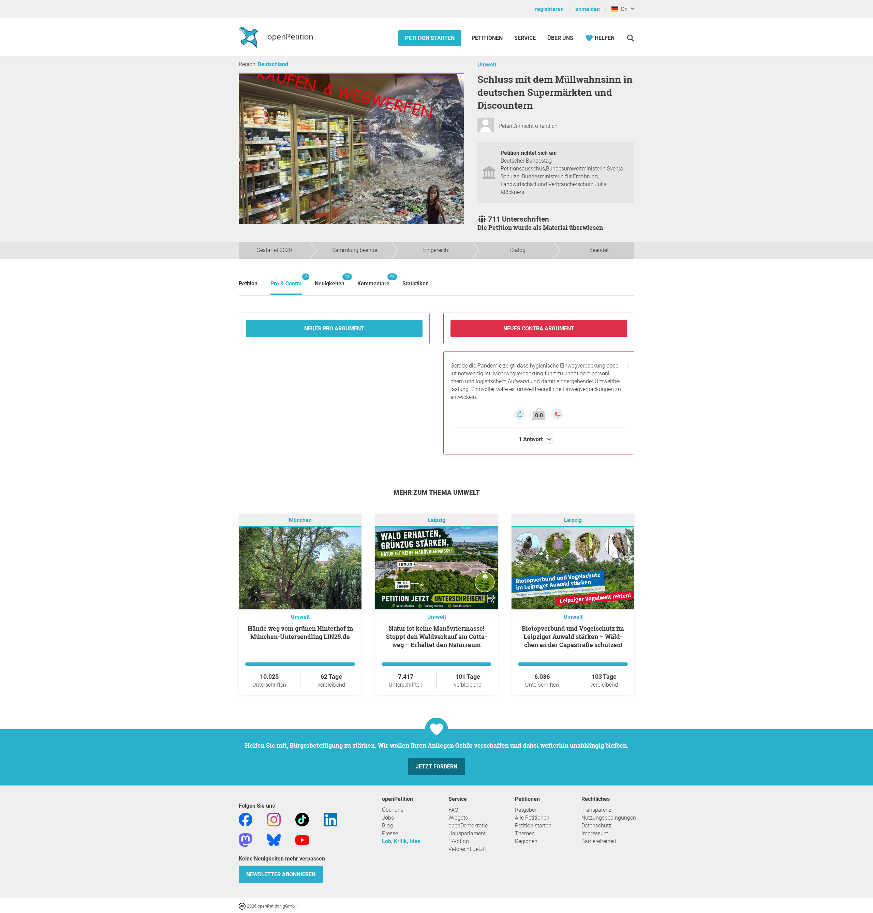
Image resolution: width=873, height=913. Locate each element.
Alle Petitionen (532, 817)
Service (525, 38)
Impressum (594, 833)
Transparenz (596, 810)
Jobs (388, 817)
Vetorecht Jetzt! (467, 849)
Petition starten (430, 38)
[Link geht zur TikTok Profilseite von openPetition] (302, 819)
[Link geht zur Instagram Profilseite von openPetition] (274, 819)
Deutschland (273, 64)
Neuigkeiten (329, 280)
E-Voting (458, 841)
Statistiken (415, 283)
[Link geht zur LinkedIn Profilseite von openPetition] (330, 819)
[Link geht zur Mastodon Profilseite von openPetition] (245, 840)
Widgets (458, 817)
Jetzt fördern (436, 766)
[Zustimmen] (520, 413)
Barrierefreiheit (598, 841)
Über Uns (560, 38)
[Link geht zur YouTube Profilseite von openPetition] (302, 840)
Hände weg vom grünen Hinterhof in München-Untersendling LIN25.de (300, 632)
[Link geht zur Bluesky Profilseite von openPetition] (274, 840)
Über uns (392, 810)
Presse (390, 833)
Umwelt (486, 64)
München (300, 520)
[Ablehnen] (557, 413)
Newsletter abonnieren (280, 874)
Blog (387, 825)
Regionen (526, 841)
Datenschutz (596, 825)
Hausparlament (467, 833)
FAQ (453, 810)
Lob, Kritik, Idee (401, 841)
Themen (525, 833)
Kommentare (373, 280)
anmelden (587, 9)
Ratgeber (525, 810)
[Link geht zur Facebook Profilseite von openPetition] (245, 819)
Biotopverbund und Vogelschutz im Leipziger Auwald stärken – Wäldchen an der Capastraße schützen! (573, 636)
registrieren (549, 9)
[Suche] (630, 38)
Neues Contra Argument (538, 328)
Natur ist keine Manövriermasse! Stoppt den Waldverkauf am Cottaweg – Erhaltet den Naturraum (436, 636)
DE (622, 9)
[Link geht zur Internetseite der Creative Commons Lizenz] (243, 905)
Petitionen (488, 38)
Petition (248, 283)
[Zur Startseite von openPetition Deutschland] (277, 37)
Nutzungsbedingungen (608, 817)
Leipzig (436, 520)
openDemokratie (468, 825)
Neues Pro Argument (334, 328)
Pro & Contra (286, 280)
